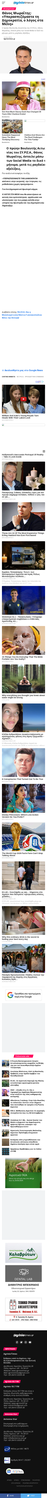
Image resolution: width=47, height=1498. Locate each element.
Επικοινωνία (25, 1480)
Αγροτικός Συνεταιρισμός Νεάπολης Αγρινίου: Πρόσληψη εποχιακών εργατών (25, 1132)
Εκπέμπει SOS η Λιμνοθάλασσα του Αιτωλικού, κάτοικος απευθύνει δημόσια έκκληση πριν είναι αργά (25, 1142)
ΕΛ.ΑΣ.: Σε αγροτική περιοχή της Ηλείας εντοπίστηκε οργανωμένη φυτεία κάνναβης (27, 1083)
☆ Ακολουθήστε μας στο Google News (22, 370)
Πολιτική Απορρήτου (30, 1483)
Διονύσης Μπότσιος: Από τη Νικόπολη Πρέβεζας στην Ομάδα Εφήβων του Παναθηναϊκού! (26, 1073)
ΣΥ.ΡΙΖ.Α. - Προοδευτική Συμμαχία (31, 376)
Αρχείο (16, 1480)
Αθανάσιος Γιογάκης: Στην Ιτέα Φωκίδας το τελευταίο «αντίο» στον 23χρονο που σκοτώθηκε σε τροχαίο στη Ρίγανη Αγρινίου (27, 1103)
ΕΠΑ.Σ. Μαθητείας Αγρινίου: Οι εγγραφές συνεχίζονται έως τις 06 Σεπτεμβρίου (27, 1112)
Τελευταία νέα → (23, 1056)
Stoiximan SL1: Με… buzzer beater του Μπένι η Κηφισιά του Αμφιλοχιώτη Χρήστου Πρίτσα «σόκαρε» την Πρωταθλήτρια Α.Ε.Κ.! (26, 1123)
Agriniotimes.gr (9, 39)
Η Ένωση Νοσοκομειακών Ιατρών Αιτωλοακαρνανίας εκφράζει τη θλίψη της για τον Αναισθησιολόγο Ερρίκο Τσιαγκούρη (26, 1064)
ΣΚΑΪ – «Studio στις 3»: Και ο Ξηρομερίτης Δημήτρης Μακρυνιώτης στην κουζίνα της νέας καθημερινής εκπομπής (26, 1093)
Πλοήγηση (36, 1480)
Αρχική (9, 1480)
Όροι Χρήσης (15, 1483)
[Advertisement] (24, 215)
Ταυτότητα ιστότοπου (24, 1486)
